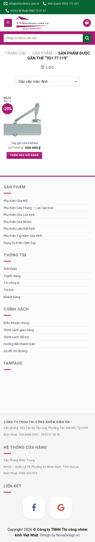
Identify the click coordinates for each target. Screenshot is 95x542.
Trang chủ (15, 53)
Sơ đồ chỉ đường (15, 351)
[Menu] (8, 23)
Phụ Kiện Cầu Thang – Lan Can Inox (28, 208)
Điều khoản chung (16, 323)
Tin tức (9, 290)
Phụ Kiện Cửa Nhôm (17, 222)
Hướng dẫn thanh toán (19, 344)
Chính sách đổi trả (16, 337)
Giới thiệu (10, 269)
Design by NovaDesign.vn (60, 535)
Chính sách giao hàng (19, 330)
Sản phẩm (42, 53)
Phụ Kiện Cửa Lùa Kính (19, 215)
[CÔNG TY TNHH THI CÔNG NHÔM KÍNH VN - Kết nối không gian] (47, 23)
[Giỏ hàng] (87, 23)
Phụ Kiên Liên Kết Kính (19, 229)
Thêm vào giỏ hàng (24, 155)
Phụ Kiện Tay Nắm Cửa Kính (23, 236)
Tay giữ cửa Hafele (24, 143)
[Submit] (87, 38)
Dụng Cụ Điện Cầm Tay (20, 243)
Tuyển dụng (12, 276)
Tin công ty (11, 283)
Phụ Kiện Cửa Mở (16, 201)
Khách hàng (12, 297)
